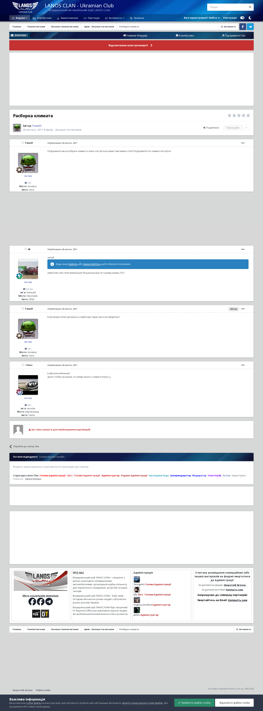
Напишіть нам (234, 589)
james (136, 614)
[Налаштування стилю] (242, 17)
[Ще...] (243, 143)
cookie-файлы (33, 703)
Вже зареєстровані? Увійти (201, 17)
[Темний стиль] (250, 17)
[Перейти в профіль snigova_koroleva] (137, 600)
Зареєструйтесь (92, 264)
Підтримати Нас (213, 35)
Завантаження (69, 17)
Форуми (20, 17)
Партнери (93, 17)
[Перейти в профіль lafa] (137, 590)
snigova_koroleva (142, 604)
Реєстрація (230, 17)
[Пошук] (250, 7)
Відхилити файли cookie (234, 702)
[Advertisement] (131, 79)
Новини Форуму (115, 35)
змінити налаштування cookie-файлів (142, 703)
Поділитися (212, 127)
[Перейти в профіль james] (137, 610)
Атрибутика (44, 17)
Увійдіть (73, 264)
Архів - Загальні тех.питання (63, 129)
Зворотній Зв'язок (235, 585)
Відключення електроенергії (128, 45)
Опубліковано (62, 143)
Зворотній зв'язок (23, 690)
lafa (135, 594)
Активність (115, 17)
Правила (138, 17)
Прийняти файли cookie (195, 702)
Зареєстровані (33, 478)
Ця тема (238, 7)
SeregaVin (139, 584)
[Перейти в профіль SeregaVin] (137, 579)
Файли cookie (43, 690)
